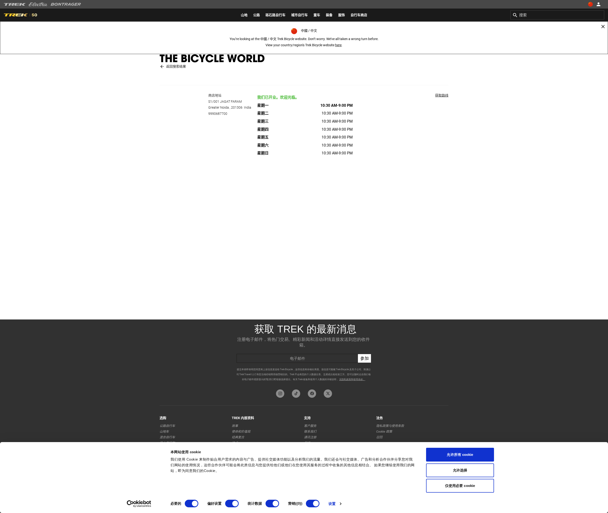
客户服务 (310, 426)
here (338, 45)
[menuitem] (244, 15)
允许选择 (460, 470)
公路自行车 (167, 426)
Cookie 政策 (384, 431)
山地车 (164, 431)
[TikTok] (296, 393)
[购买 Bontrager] (66, 4)
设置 (332, 504)
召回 (379, 437)
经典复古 (238, 437)
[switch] (232, 503)
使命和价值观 (241, 431)
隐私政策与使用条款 (390, 426)
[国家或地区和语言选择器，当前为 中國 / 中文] (590, 4)
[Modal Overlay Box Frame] (304, 353)
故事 (235, 426)
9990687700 (217, 114)
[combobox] (557, 14)
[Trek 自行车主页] (15, 4)
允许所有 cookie (460, 455)
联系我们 (310, 431)
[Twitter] (328, 393)
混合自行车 (167, 437)
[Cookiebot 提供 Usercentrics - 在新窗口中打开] (139, 503)
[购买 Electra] (38, 4)
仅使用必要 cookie (460, 486)
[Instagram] (280, 393)
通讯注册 (310, 437)
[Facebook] (312, 393)
